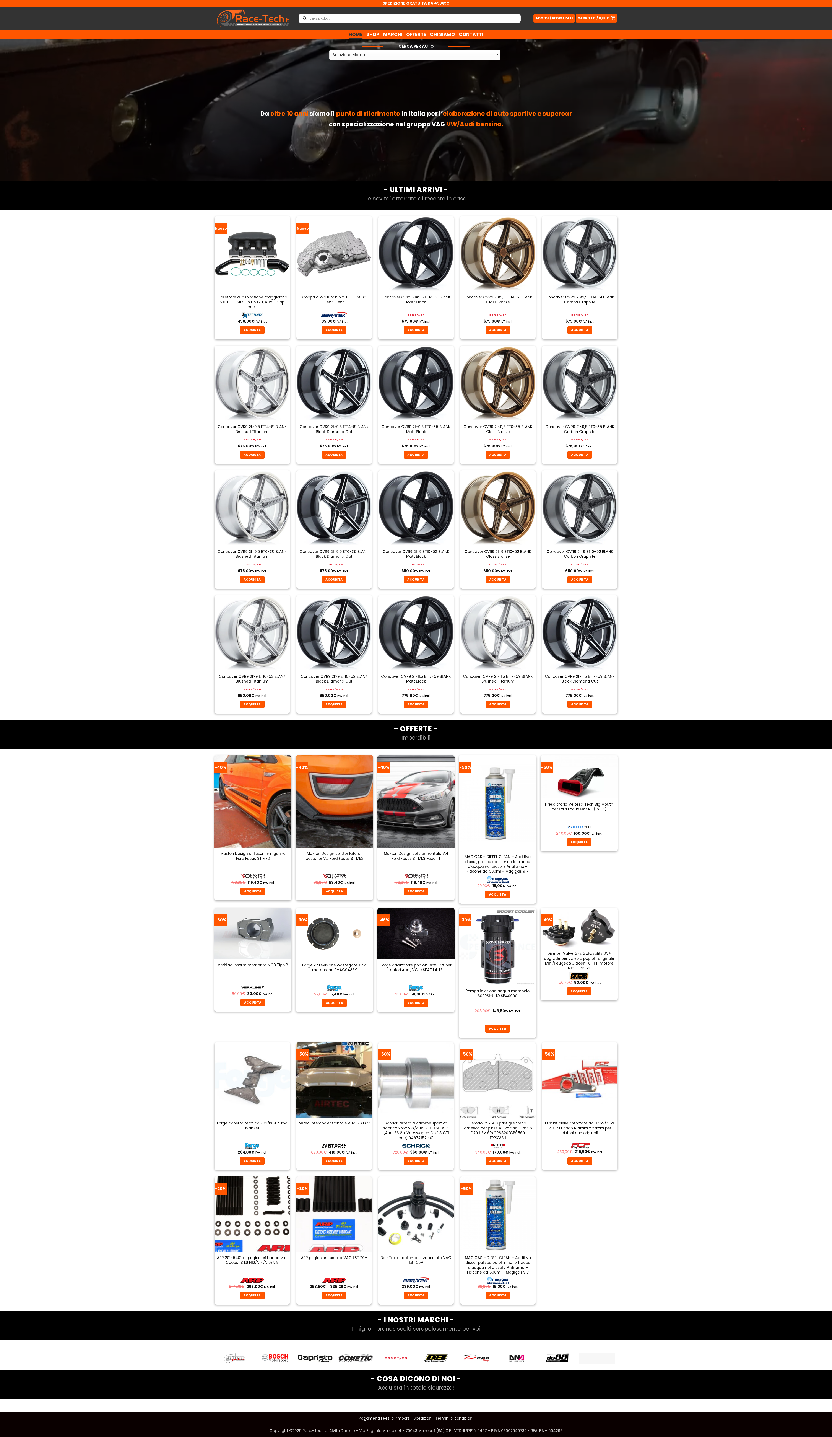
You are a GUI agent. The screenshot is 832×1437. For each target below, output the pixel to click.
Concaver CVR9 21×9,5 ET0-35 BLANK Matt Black (416, 429)
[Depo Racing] (356, 1358)
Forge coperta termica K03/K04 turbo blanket (252, 1126)
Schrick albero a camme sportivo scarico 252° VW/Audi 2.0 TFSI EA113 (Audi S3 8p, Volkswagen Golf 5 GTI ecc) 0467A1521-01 (416, 1130)
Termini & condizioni (454, 1418)
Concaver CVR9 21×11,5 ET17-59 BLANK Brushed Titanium (498, 679)
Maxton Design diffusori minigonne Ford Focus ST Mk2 (253, 856)
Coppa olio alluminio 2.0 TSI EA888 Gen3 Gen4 (334, 300)
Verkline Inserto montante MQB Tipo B (253, 965)
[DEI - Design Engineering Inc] (315, 1358)
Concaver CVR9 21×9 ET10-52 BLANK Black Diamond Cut (334, 679)
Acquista (579, 842)
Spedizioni (423, 1418)
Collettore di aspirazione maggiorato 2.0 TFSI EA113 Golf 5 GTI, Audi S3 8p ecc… (252, 302)
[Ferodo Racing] (597, 1358)
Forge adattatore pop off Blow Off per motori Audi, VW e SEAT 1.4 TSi (416, 968)
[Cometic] (235, 1358)
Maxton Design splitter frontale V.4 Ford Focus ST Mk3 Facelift (416, 856)
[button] (596, 18)
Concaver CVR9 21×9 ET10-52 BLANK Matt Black (416, 554)
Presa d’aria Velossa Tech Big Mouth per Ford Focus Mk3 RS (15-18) (579, 807)
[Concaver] (275, 1358)
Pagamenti (369, 1418)
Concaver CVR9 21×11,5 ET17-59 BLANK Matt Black (416, 679)
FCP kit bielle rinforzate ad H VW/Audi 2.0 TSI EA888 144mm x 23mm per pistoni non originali (580, 1128)
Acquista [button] (252, 330)
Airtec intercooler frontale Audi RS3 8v (334, 1123)
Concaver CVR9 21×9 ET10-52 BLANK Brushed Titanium (252, 679)
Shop (372, 34)
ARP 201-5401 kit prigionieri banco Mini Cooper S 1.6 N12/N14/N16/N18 (252, 1260)
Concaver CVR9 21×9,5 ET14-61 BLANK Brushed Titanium (252, 429)
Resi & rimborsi (396, 1418)
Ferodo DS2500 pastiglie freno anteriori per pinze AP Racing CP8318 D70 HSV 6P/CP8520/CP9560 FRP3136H (498, 1130)
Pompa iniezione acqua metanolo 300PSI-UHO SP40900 (498, 993)
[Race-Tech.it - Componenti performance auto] (252, 18)
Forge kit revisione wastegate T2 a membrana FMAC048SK (334, 968)
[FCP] (557, 1358)
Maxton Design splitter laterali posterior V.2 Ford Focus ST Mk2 (334, 856)
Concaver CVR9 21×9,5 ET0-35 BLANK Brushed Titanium (252, 554)
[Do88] (436, 1358)
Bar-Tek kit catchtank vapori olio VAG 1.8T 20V (416, 1260)
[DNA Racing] (396, 1358)
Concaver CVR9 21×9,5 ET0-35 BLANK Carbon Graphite (579, 429)
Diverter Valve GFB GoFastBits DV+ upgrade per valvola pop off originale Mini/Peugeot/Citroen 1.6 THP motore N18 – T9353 (579, 961)
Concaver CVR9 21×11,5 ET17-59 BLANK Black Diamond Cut (580, 679)
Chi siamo (442, 34)
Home (355, 34)
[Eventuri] (517, 1358)
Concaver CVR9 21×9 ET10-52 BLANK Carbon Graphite (579, 554)
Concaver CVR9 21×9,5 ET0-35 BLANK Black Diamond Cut (334, 554)
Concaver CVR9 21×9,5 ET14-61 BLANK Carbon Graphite (579, 300)
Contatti (471, 34)
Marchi (393, 34)
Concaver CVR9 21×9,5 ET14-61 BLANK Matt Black (416, 300)
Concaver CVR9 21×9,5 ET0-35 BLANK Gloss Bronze (497, 429)
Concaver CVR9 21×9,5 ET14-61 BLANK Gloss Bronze (497, 300)
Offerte (416, 34)
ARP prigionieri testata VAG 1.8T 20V (334, 1257)
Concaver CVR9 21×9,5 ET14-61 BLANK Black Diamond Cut (334, 429)
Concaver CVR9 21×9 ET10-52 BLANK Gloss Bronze (498, 554)
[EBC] (476, 1358)
